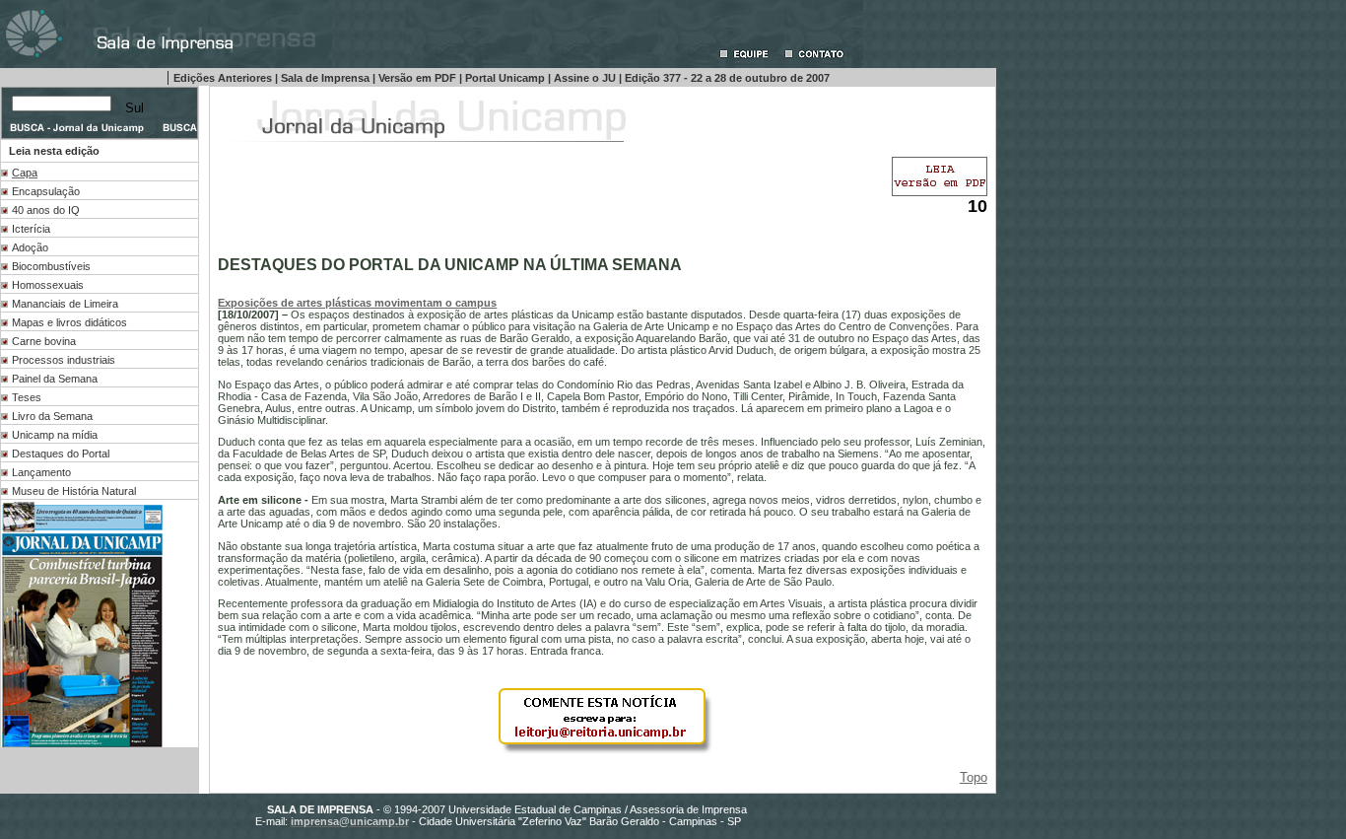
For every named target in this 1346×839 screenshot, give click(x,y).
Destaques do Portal (60, 453)
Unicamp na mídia (55, 435)
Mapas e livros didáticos (69, 322)
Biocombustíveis (51, 266)
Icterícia (31, 229)
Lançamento (41, 472)
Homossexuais (48, 285)
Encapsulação (46, 191)
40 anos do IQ (46, 210)
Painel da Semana (55, 379)
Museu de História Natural (74, 491)
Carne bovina (44, 341)
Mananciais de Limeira (65, 304)
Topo (973, 777)
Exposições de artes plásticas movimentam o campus (357, 303)
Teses (26, 397)
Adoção (30, 247)
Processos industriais (63, 360)
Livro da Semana (52, 416)
